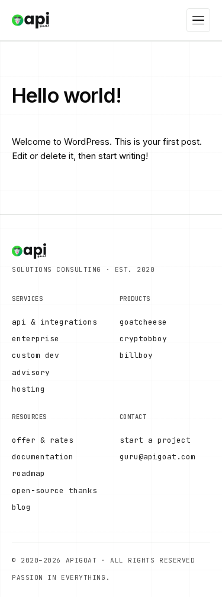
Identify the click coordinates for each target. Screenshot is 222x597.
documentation (42, 457)
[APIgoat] (30, 20)
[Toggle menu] (198, 20)
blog (21, 507)
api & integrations (54, 322)
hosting (28, 389)
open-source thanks (54, 490)
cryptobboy (143, 339)
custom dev (35, 355)
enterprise (35, 339)
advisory (31, 372)
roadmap (28, 473)
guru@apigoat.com (157, 457)
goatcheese (143, 322)
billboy (136, 355)
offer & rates (42, 440)
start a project (155, 440)
